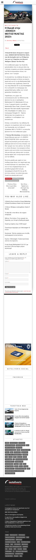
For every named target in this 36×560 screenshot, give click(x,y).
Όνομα (7, 273)
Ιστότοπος (7, 282)
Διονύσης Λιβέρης (12, 40)
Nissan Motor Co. (10, 461)
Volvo (21, 466)
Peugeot (16, 464)
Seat (28, 468)
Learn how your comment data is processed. (18, 291)
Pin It (7, 48)
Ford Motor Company (10, 450)
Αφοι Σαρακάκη (9, 466)
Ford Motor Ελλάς (25, 450)
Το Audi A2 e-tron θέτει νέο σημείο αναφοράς (15, 213)
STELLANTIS (17, 452)
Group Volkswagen (10, 473)
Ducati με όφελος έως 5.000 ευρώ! (16, 224)
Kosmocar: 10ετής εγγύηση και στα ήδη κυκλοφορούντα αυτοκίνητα (17, 234)
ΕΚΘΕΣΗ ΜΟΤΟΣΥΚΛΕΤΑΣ (12, 180)
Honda (10, 457)
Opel (12, 452)
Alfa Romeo (25, 452)
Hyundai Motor (9, 464)
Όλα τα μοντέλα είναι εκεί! (11, 187)
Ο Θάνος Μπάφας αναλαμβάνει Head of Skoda (17, 208)
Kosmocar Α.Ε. (20, 178)
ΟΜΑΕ (7, 443)
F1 (13, 459)
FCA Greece (22, 443)
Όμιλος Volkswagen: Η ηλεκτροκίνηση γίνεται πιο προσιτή (17, 240)
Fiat (6, 457)
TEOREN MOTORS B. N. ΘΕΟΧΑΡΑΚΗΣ (15, 471)
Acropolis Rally (19, 461)
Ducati (14, 178)
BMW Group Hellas (10, 447)
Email (6, 278)
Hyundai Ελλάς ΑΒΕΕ (21, 468)
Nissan (7, 452)
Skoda (24, 457)
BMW (18, 450)
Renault (26, 466)
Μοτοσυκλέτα (12, 25)
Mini (21, 464)
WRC (15, 457)
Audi (25, 464)
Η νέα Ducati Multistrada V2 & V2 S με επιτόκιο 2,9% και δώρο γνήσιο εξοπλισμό (16, 246)
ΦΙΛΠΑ (16, 466)
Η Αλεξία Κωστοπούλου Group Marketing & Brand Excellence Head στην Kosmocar (17, 202)
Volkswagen (8, 459)
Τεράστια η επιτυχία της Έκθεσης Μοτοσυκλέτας (25, 189)
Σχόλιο (7, 261)
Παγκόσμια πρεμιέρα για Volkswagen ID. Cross (17, 228)
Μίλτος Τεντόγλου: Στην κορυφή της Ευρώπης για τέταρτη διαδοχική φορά (17, 219)
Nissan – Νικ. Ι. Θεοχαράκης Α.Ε (13, 454)
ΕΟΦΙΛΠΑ (25, 454)
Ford (28, 445)
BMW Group (19, 447)
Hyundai (20, 457)
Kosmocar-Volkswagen (21, 459)
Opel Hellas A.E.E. (10, 468)
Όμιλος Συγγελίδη (10, 445)
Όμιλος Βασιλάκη (20, 445)
